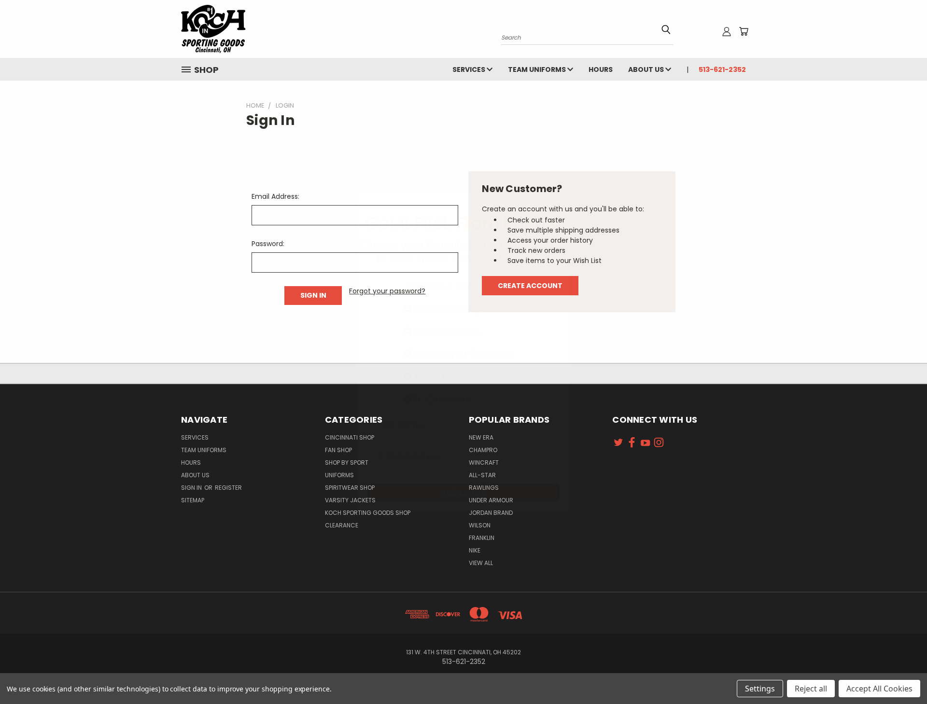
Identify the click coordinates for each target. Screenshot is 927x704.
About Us (646, 69)
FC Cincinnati (440, 399)
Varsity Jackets (350, 500)
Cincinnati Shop (349, 437)
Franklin (481, 538)
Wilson (480, 525)
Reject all (811, 688)
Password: (268, 243)
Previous (901, 674)
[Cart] (743, 31)
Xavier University (447, 377)
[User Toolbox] (726, 31)
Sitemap (192, 500)
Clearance (341, 525)
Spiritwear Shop (350, 487)
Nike (474, 550)
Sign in (192, 487)
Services (469, 69)
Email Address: (275, 196)
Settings (760, 688)
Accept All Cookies (879, 688)
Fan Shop (338, 450)
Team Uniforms (537, 69)
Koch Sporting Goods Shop (367, 513)
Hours (601, 69)
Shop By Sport (346, 462)
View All (481, 563)
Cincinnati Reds (445, 331)
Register (228, 487)
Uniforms (339, 475)
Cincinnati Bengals (452, 309)
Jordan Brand (491, 513)
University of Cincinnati (461, 354)
